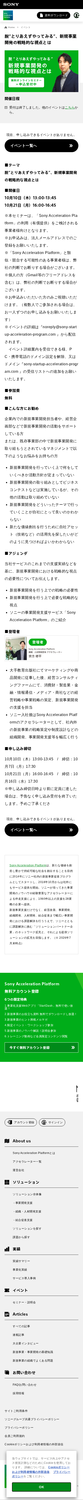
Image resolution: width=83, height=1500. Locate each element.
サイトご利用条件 (16, 1411)
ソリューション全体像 (27, 1194)
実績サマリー (21, 1261)
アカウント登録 (24, 1122)
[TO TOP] (77, 1093)
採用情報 (18, 1393)
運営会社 (18, 1170)
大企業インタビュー (26, 1343)
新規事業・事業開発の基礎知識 (33, 1352)
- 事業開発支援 (23, 1202)
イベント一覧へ (23, 146)
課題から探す (21, 1237)
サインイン (55, 1122)
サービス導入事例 (24, 1278)
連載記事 (18, 1334)
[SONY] (11, 4)
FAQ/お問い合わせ (24, 1384)
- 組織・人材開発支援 (27, 1211)
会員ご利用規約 (15, 1436)
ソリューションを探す (27, 1228)
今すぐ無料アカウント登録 (29, 1047)
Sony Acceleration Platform (27, 865)
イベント (25, 27)
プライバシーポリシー (19, 1427)
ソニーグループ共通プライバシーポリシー (32, 1419)
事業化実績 (20, 1269)
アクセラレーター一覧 (27, 1161)
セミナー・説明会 (24, 1302)
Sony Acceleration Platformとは (34, 1153)
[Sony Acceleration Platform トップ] (8, 15)
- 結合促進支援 (23, 1220)
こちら (70, 107)
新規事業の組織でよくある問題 (33, 1360)
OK (41, 1487)
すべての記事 (21, 1326)
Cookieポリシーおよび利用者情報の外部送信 (34, 1444)
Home (11, 27)
